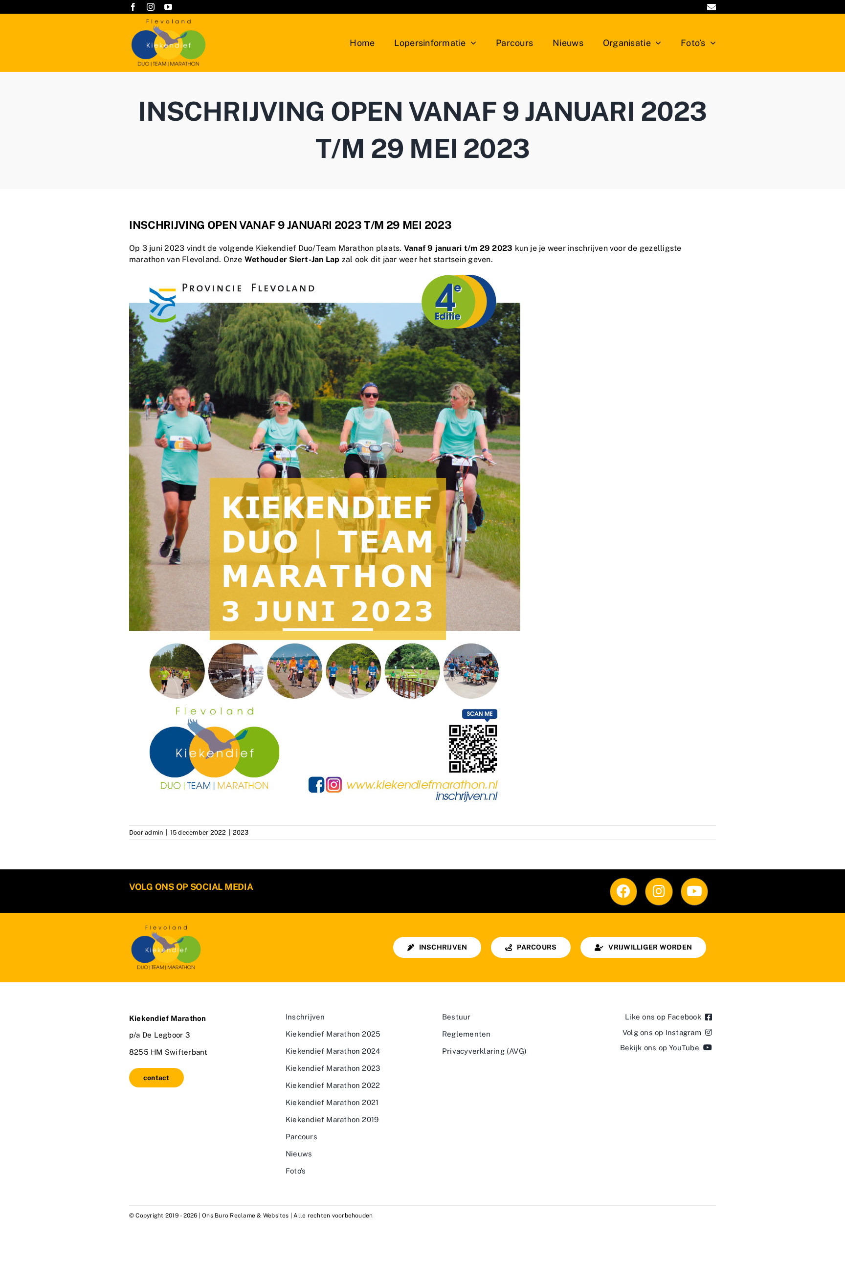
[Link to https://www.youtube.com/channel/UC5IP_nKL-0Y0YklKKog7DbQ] (694, 891)
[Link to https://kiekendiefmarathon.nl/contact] (711, 6)
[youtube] (168, 7)
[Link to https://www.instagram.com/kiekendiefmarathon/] (658, 891)
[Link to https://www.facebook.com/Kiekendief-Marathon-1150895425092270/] (623, 891)
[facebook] (133, 7)
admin (154, 832)
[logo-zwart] (165, 926)
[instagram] (151, 7)
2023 (241, 832)
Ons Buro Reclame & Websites (245, 1215)
